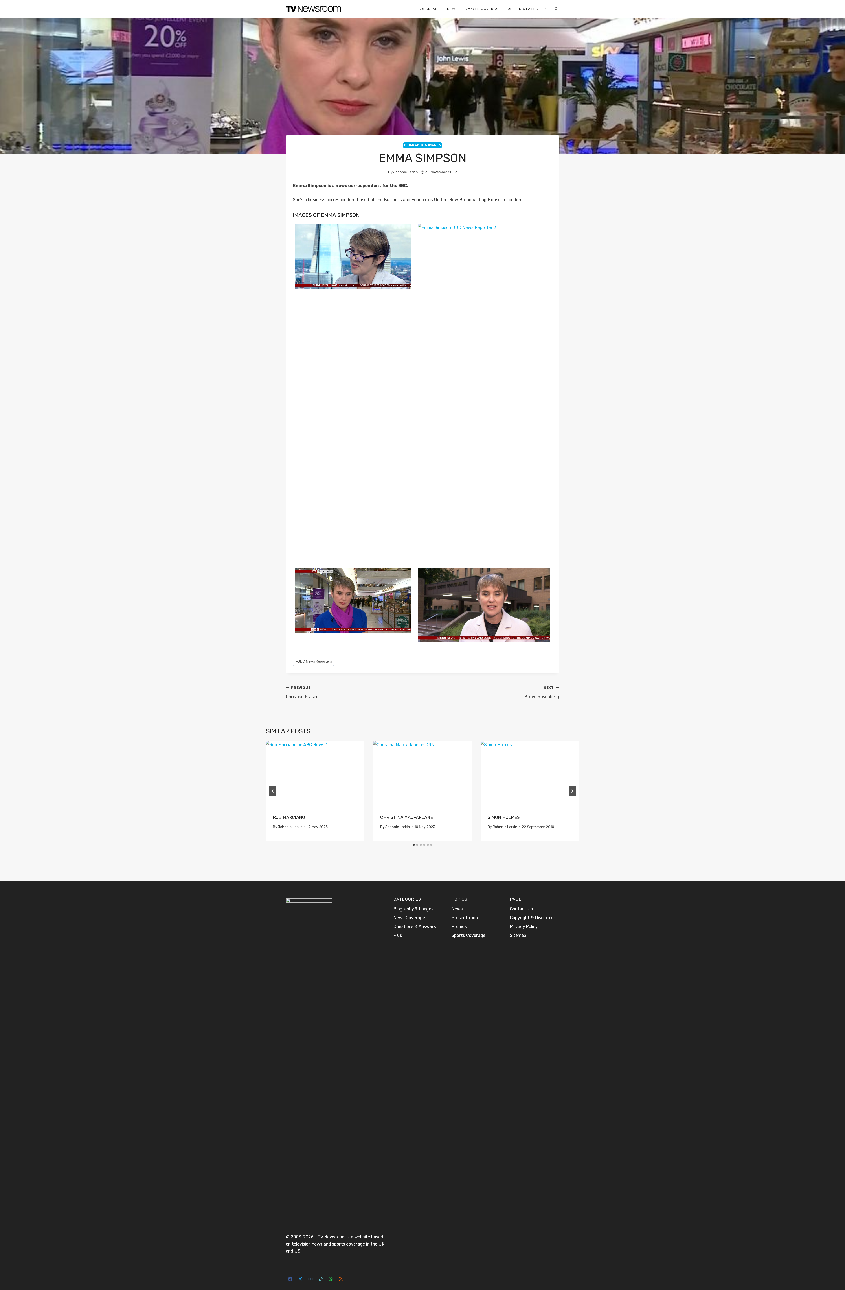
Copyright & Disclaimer (532, 917)
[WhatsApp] (330, 1279)
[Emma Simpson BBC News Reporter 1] (484, 605)
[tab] (414, 845)
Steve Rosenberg (542, 692)
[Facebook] (290, 1279)
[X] (300, 1279)
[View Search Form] (556, 9)
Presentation (465, 917)
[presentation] (315, 774)
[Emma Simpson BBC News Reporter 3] (484, 389)
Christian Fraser (302, 692)
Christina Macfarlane (406, 817)
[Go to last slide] (272, 791)
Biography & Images (422, 145)
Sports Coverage (483, 8)
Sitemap (518, 935)
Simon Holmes (504, 817)
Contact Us (521, 909)
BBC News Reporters (313, 661)
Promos (459, 926)
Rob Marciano (289, 817)
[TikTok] (320, 1279)
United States (523, 8)
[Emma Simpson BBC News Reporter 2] (353, 600)
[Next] (572, 791)
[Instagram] (310, 1279)
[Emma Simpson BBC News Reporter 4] (353, 256)
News (452, 8)
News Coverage (409, 917)
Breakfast (430, 8)
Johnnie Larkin (405, 172)
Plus (397, 935)
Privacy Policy (524, 926)
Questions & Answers (414, 926)
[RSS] (340, 1279)
